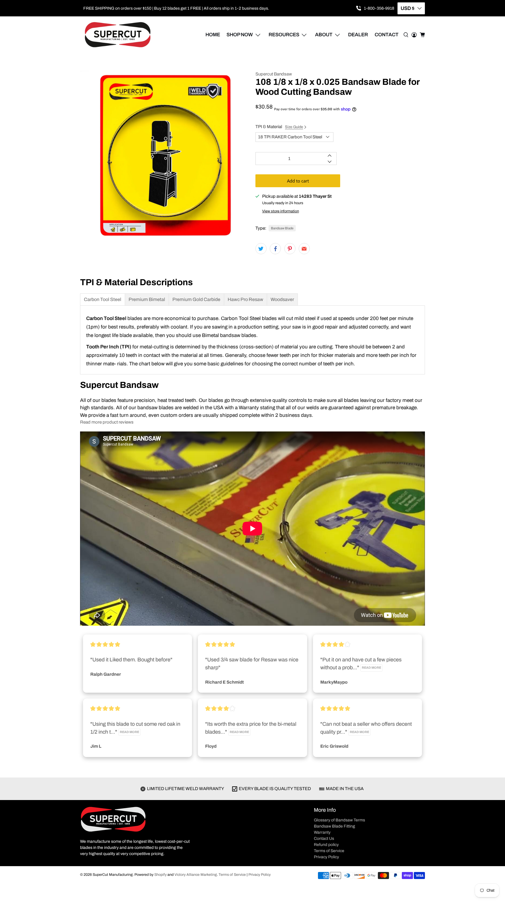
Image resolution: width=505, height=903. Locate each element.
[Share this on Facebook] (275, 248)
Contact (387, 34)
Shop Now (239, 34)
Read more (371, 667)
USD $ (407, 8)
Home (212, 34)
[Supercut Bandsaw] (117, 35)
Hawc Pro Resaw (245, 299)
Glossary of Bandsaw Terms (339, 820)
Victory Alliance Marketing (195, 875)
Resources (284, 34)
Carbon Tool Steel (102, 299)
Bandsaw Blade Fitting (334, 826)
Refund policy (326, 844)
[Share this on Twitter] (261, 248)
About (324, 34)
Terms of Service (329, 851)
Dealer (358, 34)
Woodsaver (282, 299)
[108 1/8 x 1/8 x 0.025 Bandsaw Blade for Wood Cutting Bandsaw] (165, 155)
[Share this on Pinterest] (289, 248)
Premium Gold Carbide (196, 299)
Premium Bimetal (147, 299)
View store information (280, 211)
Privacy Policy (326, 857)
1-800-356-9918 (379, 8)
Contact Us (324, 838)
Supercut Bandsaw (273, 74)
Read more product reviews (107, 422)
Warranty (322, 832)
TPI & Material (279, 126)
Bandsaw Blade (282, 228)
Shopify (160, 875)
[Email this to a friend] (304, 248)
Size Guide (294, 127)
